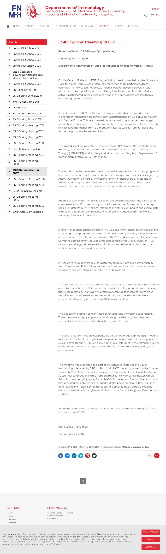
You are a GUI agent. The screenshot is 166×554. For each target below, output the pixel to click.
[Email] (94, 454)
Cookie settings (150, 532)
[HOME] (9, 26)
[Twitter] (80, 454)
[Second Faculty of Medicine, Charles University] (23, 11)
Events (13, 42)
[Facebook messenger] (67, 454)
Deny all (150, 540)
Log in (156, 8)
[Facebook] (60, 454)
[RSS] (83, 481)
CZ (152, 15)
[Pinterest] (87, 454)
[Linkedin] (74, 454)
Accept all (150, 547)
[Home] (85, 11)
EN (158, 15)
